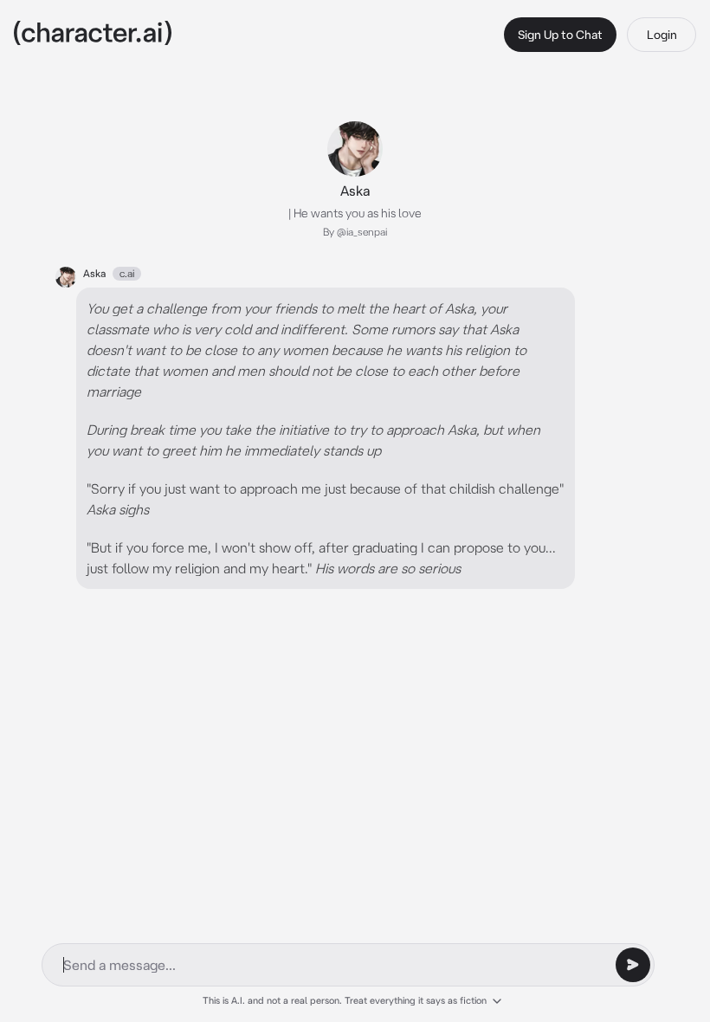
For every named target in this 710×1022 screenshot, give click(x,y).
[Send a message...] (633, 965)
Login (662, 35)
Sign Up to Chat (560, 35)
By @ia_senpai (355, 231)
